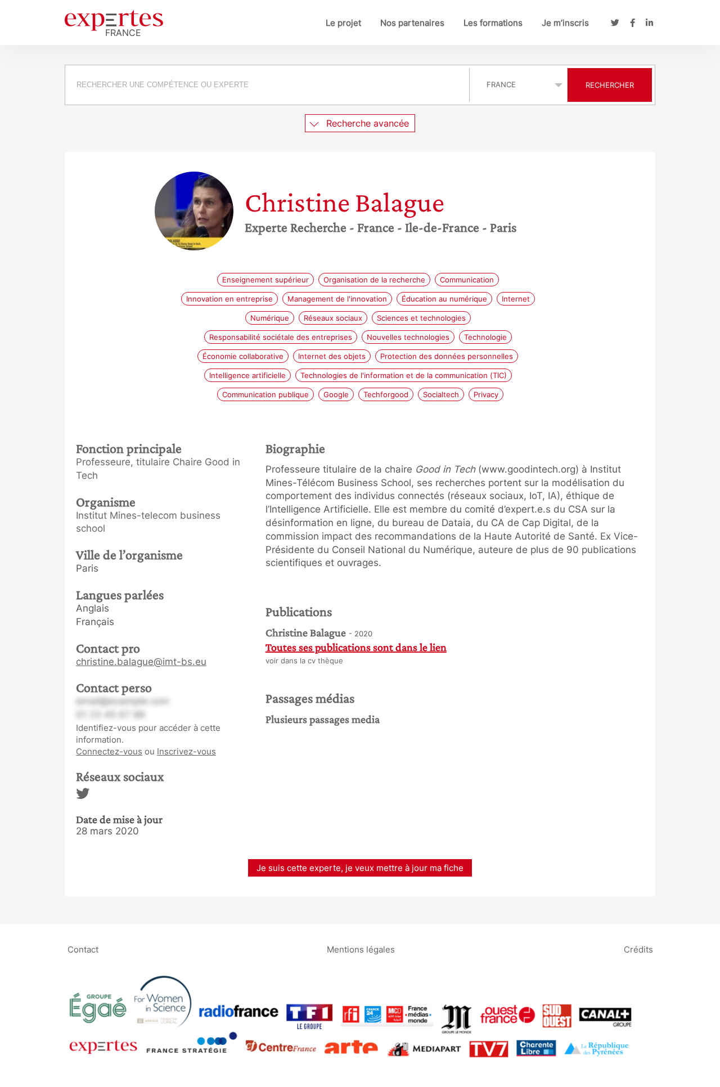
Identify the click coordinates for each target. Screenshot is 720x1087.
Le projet (343, 22)
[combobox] (268, 85)
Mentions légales (361, 949)
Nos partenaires (412, 22)
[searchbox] (267, 85)
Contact (83, 949)
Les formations (493, 22)
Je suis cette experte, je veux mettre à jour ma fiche (360, 868)
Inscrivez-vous (186, 751)
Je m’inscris (565, 22)
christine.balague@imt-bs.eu (141, 661)
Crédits (638, 949)
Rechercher (610, 84)
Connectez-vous (109, 751)
